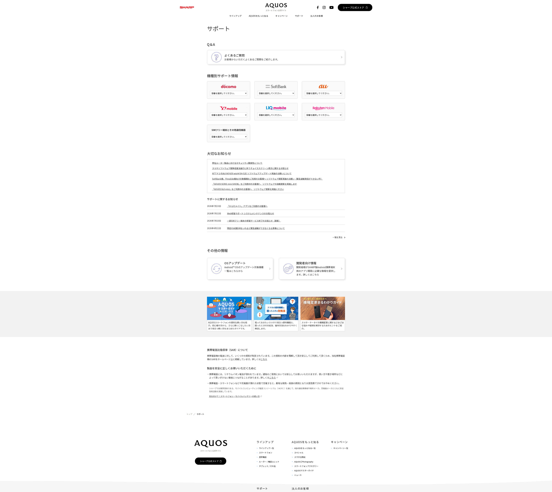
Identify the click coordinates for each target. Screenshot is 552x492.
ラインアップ (235, 15)
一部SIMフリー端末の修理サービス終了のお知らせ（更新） (254, 220)
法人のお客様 (316, 15)
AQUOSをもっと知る (258, 15)
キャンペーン (281, 15)
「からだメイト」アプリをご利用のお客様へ (247, 206)
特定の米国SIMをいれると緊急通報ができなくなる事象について (256, 228)
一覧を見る (337, 237)
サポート (299, 15)
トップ (189, 414)
